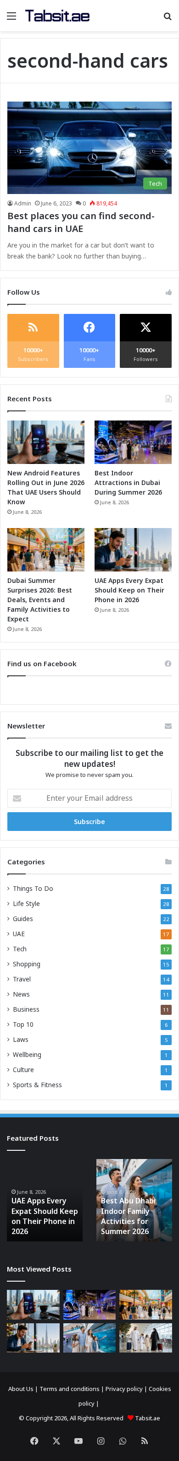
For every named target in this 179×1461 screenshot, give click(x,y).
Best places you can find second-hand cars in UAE (81, 222)
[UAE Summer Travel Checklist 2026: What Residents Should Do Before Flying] (145, 1338)
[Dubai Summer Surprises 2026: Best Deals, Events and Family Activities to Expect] (45, 549)
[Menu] (11, 19)
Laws (20, 1039)
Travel (22, 979)
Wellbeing (27, 1054)
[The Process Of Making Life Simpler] (57, 15)
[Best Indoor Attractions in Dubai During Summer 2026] (133, 442)
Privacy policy (124, 1389)
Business (26, 1009)
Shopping (26, 964)
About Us (21, 1389)
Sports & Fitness (37, 1084)
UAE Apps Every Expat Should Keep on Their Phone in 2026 (129, 590)
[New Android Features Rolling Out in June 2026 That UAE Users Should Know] (45, 442)
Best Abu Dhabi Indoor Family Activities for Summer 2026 (128, 1216)
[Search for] (167, 19)
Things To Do (33, 888)
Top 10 (23, 1024)
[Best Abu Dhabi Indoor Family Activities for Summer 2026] (89, 1338)
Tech (20, 948)
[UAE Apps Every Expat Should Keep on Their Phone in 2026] (133, 549)
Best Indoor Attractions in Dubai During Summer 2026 (128, 482)
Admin (22, 203)
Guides (23, 918)
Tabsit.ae (147, 1418)
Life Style (26, 903)
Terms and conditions (69, 1389)
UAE (19, 933)
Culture (23, 1069)
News (21, 994)
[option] (45, 1200)
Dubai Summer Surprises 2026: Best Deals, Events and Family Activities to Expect (39, 599)
